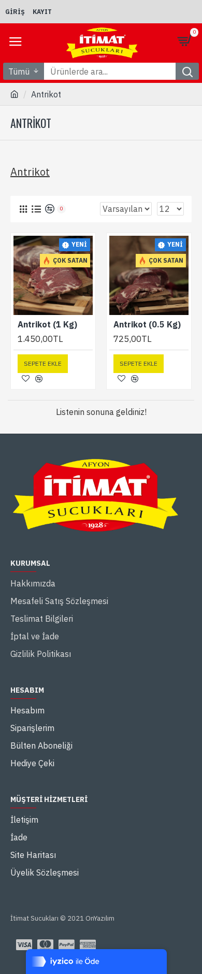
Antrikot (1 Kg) (47, 324)
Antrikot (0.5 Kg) (147, 324)
